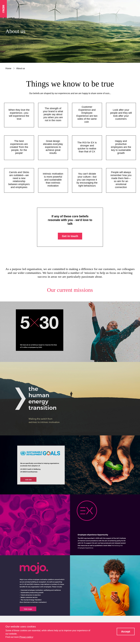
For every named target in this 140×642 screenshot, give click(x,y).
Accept (125, 631)
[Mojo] (70, 585)
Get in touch (70, 236)
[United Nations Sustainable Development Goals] (70, 464)
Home (8, 68)
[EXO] (70, 524)
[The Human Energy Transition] (70, 398)
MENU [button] (3, 9)
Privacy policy (26, 637)
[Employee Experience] (70, 331)
